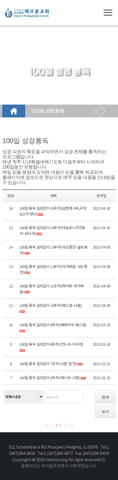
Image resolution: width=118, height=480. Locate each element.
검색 (105, 397)
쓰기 (105, 411)
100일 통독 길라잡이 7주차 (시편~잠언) (48, 363)
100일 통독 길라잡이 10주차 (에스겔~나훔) (50, 305)
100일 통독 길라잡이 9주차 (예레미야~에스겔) (52, 324)
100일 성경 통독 (47, 111)
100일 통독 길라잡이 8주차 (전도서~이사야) (51, 344)
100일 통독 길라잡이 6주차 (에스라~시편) (49, 377)
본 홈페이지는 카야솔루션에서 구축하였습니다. (63, 462)
